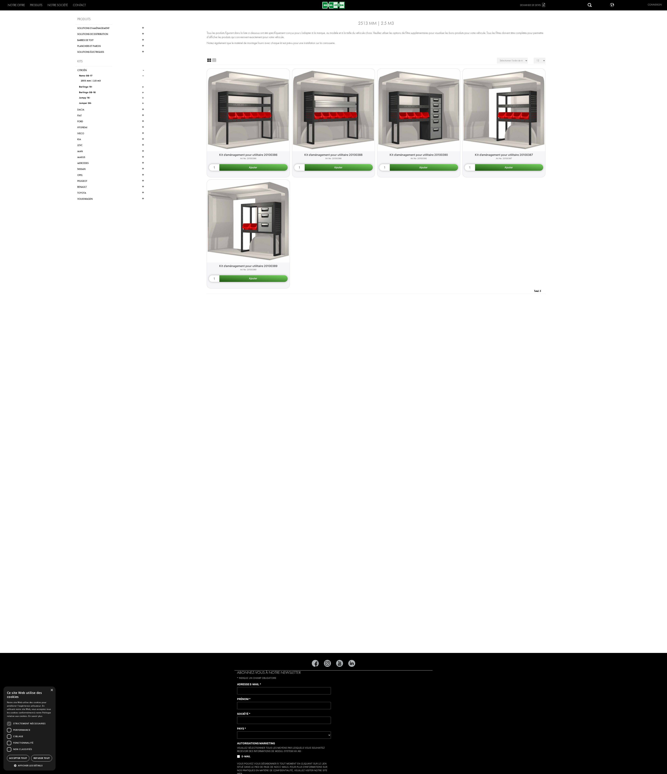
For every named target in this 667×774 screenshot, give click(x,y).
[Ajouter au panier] (253, 167)
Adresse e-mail (249, 684)
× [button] (51, 690)
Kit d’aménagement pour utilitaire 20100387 (504, 155)
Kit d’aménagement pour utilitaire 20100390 (419, 155)
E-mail (246, 756)
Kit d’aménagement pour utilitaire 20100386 (248, 155)
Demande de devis (530, 5)
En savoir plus (35, 716)
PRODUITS (36, 5)
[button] (29, 765)
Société (243, 713)
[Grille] (209, 60)
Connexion (655, 4)
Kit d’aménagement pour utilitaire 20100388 (333, 155)
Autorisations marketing (256, 743)
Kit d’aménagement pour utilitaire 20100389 (248, 266)
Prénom (243, 699)
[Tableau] (214, 60)
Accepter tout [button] (18, 758)
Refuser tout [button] (42, 758)
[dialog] (29, 728)
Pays (241, 728)
